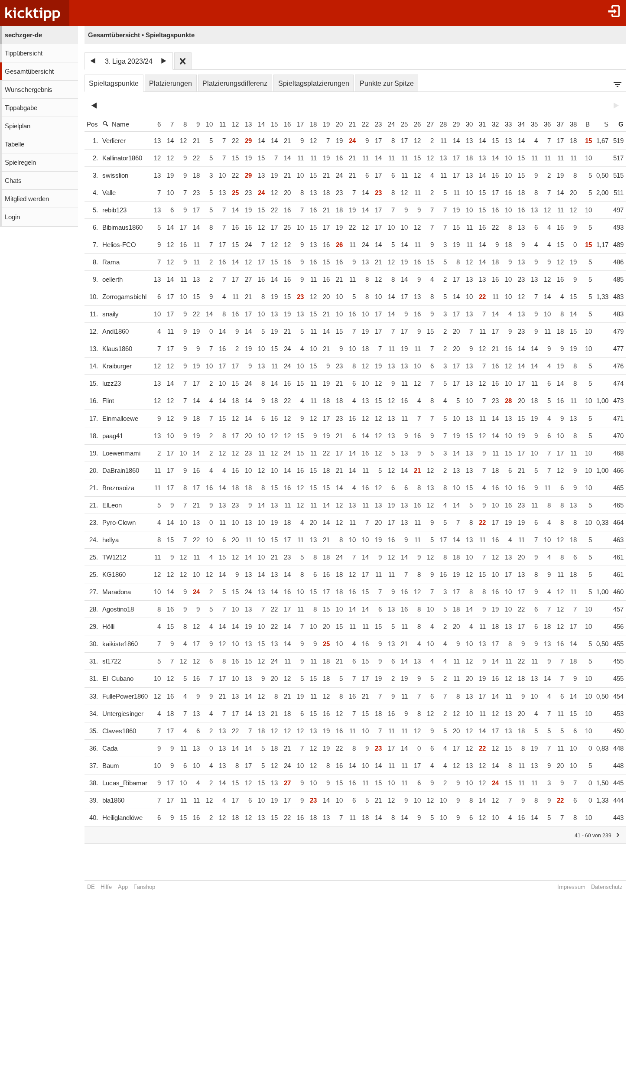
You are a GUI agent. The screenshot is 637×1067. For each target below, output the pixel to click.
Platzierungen (170, 83)
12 (235, 123)
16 (287, 123)
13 (248, 123)
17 (300, 123)
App (123, 887)
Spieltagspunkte (114, 83)
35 (534, 123)
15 (274, 123)
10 (209, 123)
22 (365, 123)
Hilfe (106, 887)
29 (456, 123)
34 (521, 123)
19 (326, 123)
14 (261, 123)
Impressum (571, 887)
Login (12, 217)
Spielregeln (20, 162)
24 (391, 123)
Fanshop (144, 887)
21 (352, 123)
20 (339, 123)
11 (222, 123)
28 (443, 123)
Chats (13, 180)
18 (313, 123)
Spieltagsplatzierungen (313, 83)
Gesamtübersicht (29, 71)
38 (573, 123)
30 (469, 123)
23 (378, 123)
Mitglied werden (27, 198)
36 (547, 123)
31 (482, 123)
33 (508, 123)
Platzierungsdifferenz (234, 83)
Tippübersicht (23, 53)
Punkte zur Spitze (387, 83)
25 (404, 123)
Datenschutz (607, 887)
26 (417, 123)
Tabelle (14, 144)
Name (120, 123)
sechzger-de (23, 35)
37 (560, 123)
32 (495, 123)
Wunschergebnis (28, 89)
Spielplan (17, 126)
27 (430, 123)
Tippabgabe (21, 107)
